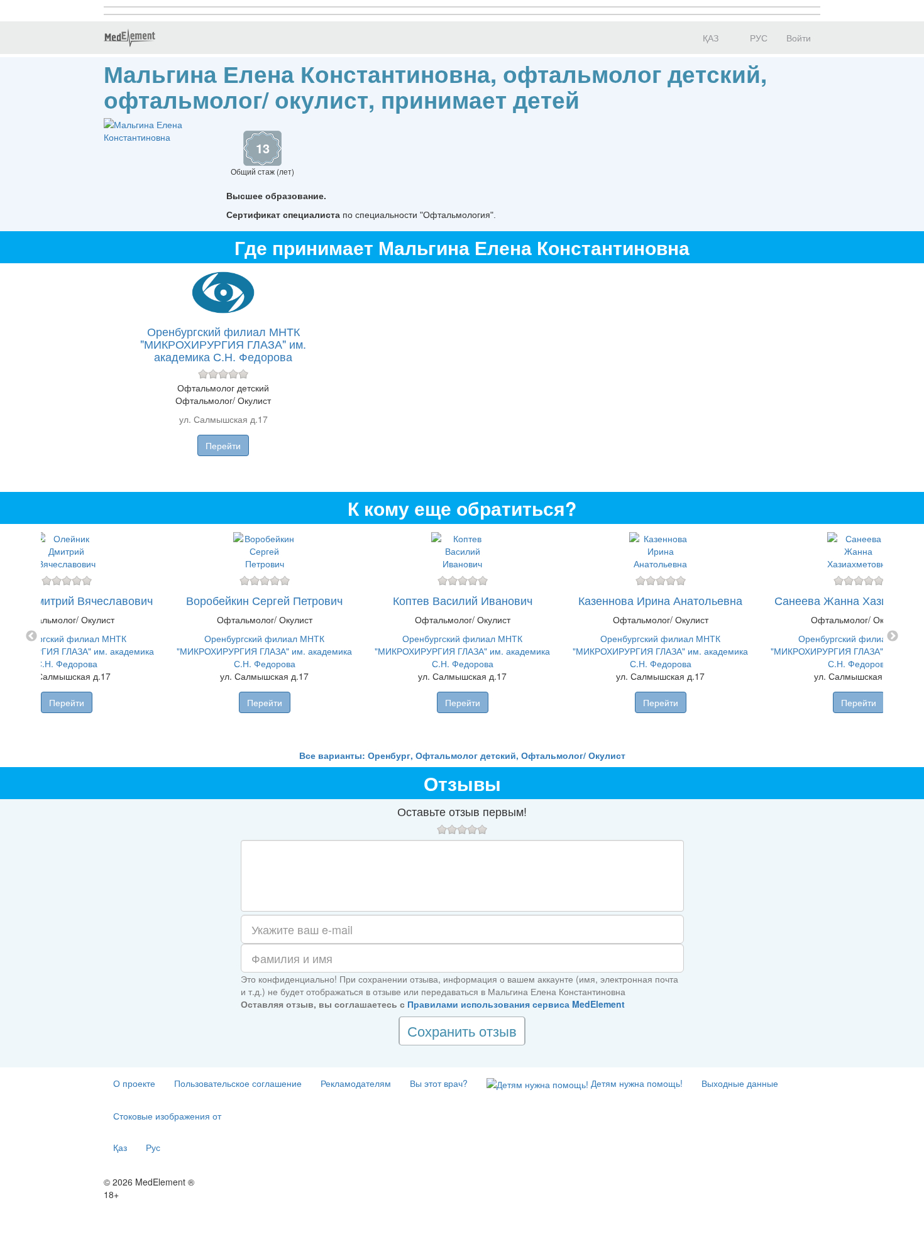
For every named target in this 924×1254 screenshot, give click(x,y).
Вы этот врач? (439, 1083)
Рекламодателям (356, 1083)
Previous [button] (31, 636)
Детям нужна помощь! (635, 1083)
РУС (757, 37)
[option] (462, 636)
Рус (153, 1147)
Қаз (120, 1147)
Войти (798, 37)
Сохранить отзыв (462, 1030)
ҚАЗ (709, 37)
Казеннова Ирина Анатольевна (660, 600)
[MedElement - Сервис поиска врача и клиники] (129, 37)
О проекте (134, 1083)
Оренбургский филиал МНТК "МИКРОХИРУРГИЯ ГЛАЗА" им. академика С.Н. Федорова (223, 343)
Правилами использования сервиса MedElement (516, 1004)
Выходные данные (739, 1083)
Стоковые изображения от (167, 1116)
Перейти (223, 445)
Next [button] (892, 636)
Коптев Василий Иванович (462, 600)
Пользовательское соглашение (238, 1083)
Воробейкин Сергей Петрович (264, 600)
